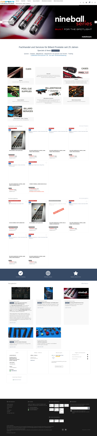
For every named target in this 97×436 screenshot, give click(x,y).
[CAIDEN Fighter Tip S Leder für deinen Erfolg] (53, 357)
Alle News (84, 283)
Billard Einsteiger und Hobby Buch (48, 302)
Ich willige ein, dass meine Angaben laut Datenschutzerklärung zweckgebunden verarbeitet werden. (80, 411)
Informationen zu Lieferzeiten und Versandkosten (29, 429)
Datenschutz (9, 407)
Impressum (9, 410)
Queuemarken (80, 358)
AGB (8, 408)
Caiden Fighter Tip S (59, 355)
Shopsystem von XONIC (86, 429)
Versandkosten (10, 405)
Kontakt (8, 411)
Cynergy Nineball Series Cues (74, 302)
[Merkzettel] (92, 2)
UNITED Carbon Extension (18, 342)
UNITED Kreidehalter (42, 342)
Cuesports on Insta (55, 50)
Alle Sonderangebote (83, 198)
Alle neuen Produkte (83, 125)
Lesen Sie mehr (13, 322)
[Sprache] (86, 2)
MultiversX (32, 360)
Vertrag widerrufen (10, 413)
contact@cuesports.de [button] (33, 408)
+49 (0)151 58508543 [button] (33, 407)
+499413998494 (14, 370)
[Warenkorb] (95, 2)
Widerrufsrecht (10, 404)
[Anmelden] (89, 2)
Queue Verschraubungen (80, 356)
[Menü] (80, 2)
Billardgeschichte (80, 354)
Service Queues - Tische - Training (23, 3)
